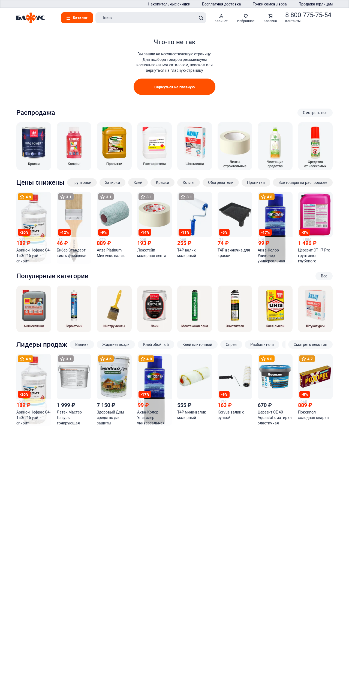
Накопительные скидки (169, 4)
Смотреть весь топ (310, 344)
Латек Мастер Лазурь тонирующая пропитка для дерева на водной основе (72, 418)
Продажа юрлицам (316, 4)
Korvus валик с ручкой (231, 415)
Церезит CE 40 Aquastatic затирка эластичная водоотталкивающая (275, 418)
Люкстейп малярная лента (151, 253)
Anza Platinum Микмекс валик (111, 253)
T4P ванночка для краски (234, 253)
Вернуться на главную (174, 86)
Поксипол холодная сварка (313, 415)
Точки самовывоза (270, 4)
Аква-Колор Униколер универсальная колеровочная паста (271, 256)
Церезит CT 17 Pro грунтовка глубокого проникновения (314, 256)
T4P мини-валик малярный (191, 415)
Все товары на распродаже (302, 182)
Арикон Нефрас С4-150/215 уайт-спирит (33, 255)
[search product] (200, 17)
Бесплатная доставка (221, 4)
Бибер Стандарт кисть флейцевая (72, 253)
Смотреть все (315, 112)
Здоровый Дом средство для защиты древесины (110, 418)
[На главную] (30, 17)
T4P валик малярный (186, 253)
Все (324, 276)
